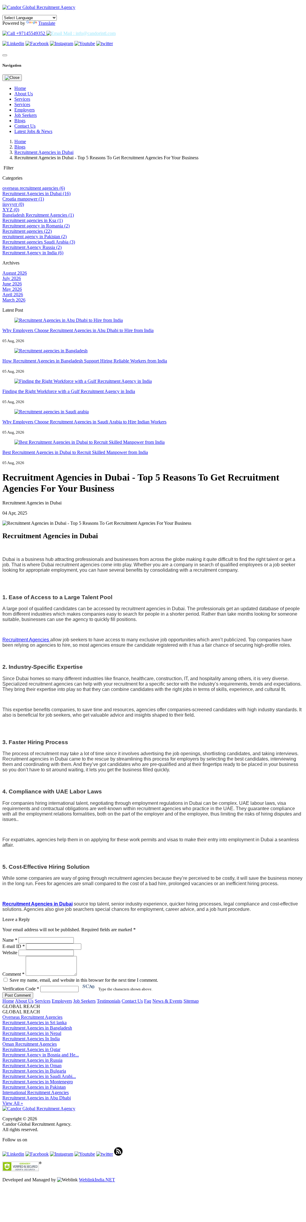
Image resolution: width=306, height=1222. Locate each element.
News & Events (167, 1001)
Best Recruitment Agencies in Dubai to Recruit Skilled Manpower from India (75, 452)
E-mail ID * (13, 946)
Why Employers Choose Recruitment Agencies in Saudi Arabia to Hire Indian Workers (84, 421)
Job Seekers (25, 115)
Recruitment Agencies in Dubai (44, 152)
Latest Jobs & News (33, 131)
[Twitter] (104, 43)
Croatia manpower (23, 198)
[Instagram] (61, 43)
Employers (24, 109)
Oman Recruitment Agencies (29, 1044)
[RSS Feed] (118, 1154)
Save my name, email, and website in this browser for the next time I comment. (83, 980)
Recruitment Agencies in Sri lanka (34, 1022)
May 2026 (12, 289)
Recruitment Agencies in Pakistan (34, 1087)
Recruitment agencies (27, 231)
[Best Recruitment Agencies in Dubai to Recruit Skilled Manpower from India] (89, 442)
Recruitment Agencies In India (31, 1038)
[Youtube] (84, 43)
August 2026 (14, 273)
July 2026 (11, 278)
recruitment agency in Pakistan (34, 236)
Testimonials (108, 1001)
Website (9, 952)
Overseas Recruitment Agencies (32, 1017)
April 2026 (12, 294)
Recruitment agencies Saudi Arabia (38, 241)
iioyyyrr (13, 204)
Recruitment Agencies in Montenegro (37, 1081)
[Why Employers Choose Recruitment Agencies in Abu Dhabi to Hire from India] (68, 320)
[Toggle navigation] (4, 55)
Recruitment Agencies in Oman (32, 1065)
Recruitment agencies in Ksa (32, 220)
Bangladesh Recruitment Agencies (38, 215)
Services (22, 99)
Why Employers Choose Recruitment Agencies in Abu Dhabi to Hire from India (78, 330)
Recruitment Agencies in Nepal (31, 1033)
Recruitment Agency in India (32, 252)
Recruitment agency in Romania (36, 225)
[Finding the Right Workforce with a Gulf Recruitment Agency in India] (83, 381)
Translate (46, 23)
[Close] (12, 77)
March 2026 (13, 299)
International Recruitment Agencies (35, 1092)
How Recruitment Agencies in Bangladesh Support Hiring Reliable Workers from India (84, 360)
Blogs (19, 120)
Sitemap (191, 1001)
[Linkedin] (13, 43)
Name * (9, 940)
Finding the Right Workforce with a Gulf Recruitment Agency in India (68, 391)
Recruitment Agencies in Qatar (31, 1049)
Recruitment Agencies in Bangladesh (37, 1027)
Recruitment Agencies (26, 639)
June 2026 (12, 283)
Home (20, 88)
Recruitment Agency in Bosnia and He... (40, 1054)
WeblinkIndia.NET (97, 1179)
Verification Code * (21, 988)
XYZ (10, 209)
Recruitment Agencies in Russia (32, 1060)
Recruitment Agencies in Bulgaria (34, 1070)
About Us (23, 93)
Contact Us (25, 126)
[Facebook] (37, 43)
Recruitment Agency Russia (32, 247)
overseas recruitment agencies (33, 188)
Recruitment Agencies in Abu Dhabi (36, 1097)
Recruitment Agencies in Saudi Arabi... (39, 1076)
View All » (12, 1103)
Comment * (14, 974)
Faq (147, 1001)
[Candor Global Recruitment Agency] (38, 7)
